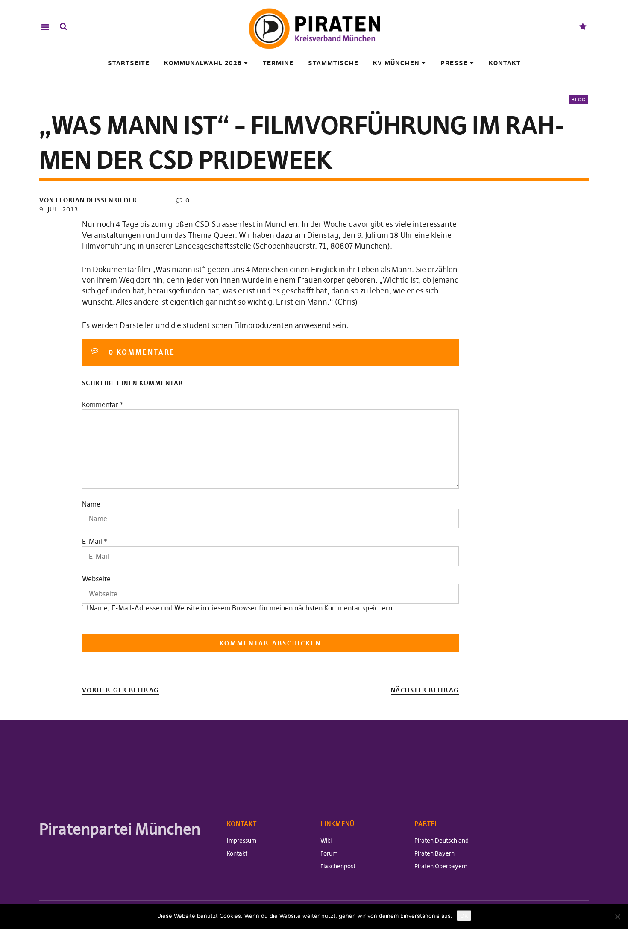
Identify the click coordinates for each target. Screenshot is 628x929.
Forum (328, 853)
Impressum (241, 840)
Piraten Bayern (434, 853)
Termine (278, 63)
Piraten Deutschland (441, 840)
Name (91, 504)
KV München (396, 63)
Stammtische (333, 63)
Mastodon (583, 27)
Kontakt (505, 63)
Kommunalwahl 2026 (203, 63)
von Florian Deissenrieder (88, 200)
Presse (454, 63)
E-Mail (92, 541)
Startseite (129, 63)
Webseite (96, 578)
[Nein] (617, 916)
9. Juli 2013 (58, 209)
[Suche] (63, 26)
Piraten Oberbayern (440, 866)
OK (464, 915)
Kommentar (102, 404)
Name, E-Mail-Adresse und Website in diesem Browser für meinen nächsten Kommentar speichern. (241, 608)
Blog (579, 100)
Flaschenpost (337, 866)
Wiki (326, 840)
